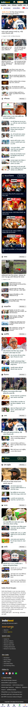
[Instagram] (13, 673)
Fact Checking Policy (9, 665)
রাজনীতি (20, 5)
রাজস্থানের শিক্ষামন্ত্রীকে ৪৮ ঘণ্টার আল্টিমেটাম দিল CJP (16, 295)
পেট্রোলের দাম (18, 687)
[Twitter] (10, 673)
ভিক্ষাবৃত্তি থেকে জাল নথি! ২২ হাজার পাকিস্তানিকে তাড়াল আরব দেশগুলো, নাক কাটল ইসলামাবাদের (17, 311)
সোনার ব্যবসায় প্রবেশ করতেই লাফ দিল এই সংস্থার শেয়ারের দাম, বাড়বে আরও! (17, 541)
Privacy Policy (7, 660)
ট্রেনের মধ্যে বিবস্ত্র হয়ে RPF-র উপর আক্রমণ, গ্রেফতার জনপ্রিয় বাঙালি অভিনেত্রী (18, 409)
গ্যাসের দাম (3, 690)
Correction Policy (8, 664)
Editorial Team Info (9, 645)
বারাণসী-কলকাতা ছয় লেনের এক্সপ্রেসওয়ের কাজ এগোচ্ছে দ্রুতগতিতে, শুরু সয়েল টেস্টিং (17, 284)
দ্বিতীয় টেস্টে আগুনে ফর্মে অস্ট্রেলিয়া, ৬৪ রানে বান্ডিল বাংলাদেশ (18, 450)
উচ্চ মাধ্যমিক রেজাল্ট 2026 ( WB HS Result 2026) (11, 694)
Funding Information (9, 647)
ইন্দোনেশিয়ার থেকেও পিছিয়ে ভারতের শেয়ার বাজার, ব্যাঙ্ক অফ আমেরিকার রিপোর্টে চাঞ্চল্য (18, 528)
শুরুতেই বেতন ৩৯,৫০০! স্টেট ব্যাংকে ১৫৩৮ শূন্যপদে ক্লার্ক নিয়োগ (18, 569)
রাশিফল (8, 706)
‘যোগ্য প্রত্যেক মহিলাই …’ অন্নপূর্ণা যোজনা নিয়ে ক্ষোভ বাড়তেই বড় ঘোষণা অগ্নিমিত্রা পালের (17, 149)
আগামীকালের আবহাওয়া (11, 690)
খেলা (24, 5)
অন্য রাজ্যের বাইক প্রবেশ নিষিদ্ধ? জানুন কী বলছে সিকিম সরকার (17, 300)
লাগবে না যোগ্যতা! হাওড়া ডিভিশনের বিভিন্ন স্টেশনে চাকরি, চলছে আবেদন (18, 581)
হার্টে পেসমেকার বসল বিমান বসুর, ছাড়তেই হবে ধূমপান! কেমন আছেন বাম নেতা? (20, 63)
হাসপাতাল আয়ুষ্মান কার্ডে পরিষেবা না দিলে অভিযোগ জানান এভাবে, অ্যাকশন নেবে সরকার (18, 161)
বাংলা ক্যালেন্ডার (7, 8)
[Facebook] (3, 673)
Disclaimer (7, 658)
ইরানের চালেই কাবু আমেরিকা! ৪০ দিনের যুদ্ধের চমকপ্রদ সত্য (13, 250)
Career (8, 632)
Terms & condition (9, 643)
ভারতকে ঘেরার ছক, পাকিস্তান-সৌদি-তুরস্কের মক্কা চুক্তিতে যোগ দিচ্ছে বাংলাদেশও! (16, 317)
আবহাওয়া (14, 706)
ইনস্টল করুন (25, 706)
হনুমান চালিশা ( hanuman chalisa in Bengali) (11, 697)
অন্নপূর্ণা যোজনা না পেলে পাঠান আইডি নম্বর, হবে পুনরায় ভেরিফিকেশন (7, 48)
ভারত (9, 5)
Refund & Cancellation (10, 649)
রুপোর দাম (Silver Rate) (18, 685)
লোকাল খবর (3, 706)
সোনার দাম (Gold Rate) (6, 685)
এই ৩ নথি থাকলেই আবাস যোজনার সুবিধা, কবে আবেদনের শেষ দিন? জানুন (17, 87)
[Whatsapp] (16, 673)
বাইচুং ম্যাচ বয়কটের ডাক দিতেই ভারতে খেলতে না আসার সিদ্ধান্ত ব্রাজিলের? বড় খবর (17, 77)
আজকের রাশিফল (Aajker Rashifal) (9, 683)
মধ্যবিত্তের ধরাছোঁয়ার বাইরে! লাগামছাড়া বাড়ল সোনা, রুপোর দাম (17, 82)
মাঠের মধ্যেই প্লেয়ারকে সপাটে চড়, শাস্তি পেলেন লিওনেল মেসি (12, 33)
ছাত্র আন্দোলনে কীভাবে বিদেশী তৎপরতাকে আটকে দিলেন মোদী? (12, 195)
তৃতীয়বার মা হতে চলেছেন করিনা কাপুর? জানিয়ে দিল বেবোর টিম (12, 392)
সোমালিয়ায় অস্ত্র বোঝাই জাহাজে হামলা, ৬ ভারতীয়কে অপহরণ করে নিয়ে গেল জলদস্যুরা (17, 323)
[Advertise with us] (14, 2)
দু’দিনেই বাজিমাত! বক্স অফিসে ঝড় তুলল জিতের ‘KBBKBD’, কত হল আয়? (17, 403)
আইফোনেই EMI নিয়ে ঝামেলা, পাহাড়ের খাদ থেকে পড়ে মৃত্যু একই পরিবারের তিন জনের (7, 63)
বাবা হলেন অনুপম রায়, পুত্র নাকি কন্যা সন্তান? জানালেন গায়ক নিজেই (18, 396)
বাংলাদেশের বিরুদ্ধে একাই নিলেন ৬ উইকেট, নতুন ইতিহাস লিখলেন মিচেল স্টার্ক (17, 94)
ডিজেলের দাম (24, 687)
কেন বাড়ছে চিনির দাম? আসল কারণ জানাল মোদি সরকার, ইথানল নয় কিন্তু (13, 523)
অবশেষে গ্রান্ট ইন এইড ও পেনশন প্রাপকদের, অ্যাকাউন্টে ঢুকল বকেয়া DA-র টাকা (17, 142)
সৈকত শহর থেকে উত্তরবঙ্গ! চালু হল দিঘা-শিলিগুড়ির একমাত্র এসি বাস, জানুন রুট (17, 155)
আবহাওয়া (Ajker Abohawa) (7, 687)
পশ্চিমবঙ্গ (14, 5)
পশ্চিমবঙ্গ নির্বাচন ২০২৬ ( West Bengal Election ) (11, 692)
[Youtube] (7, 673)
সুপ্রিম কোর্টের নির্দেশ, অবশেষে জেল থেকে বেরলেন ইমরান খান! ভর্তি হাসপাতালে (17, 329)
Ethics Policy (7, 662)
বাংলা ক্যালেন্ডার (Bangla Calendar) (9, 680)
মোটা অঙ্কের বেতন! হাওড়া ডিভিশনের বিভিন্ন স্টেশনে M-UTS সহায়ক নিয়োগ (18, 575)
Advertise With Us (8, 641)
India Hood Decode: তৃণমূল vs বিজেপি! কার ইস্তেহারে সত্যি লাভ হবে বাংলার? (12, 231)
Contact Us (6, 639)
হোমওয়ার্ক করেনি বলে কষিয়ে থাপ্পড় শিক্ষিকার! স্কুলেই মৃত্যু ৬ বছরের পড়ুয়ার (17, 289)
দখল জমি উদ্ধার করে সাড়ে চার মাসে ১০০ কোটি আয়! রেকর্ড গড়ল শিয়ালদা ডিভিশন (20, 49)
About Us (6, 630)
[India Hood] (5, 2)
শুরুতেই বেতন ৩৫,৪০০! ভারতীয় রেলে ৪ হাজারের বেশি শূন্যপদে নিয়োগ (13, 565)
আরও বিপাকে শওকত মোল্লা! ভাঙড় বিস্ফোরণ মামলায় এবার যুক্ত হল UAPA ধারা (17, 71)
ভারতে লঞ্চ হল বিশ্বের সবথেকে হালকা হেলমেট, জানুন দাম (12, 483)
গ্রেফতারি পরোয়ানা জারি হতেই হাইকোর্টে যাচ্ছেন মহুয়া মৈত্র (16, 368)
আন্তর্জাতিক (3, 5)
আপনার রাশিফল (16, 8)
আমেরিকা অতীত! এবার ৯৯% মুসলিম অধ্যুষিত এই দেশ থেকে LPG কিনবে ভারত (18, 534)
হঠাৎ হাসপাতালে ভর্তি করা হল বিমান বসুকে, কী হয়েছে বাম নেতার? (17, 356)
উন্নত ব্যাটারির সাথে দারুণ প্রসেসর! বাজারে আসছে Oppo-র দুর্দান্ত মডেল (18, 493)
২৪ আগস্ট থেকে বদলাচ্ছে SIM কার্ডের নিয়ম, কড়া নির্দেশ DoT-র (17, 499)
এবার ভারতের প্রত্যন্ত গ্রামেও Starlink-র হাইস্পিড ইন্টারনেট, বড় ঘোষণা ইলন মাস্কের (18, 487)
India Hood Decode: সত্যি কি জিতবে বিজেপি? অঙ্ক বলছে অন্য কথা (13, 213)
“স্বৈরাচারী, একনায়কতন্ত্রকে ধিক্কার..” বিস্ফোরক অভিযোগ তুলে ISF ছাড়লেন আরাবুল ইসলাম (18, 362)
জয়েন (20, 706)
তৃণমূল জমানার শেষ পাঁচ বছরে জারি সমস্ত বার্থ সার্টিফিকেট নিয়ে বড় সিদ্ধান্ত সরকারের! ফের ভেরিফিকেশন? (18, 168)
